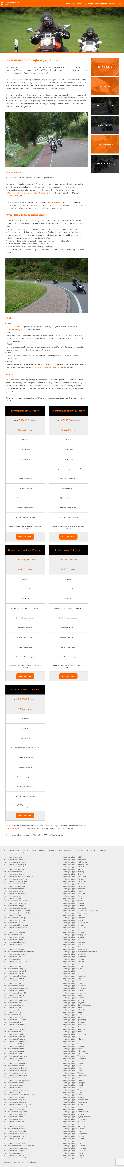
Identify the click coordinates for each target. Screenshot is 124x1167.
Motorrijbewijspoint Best (13, 915)
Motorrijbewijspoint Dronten (14, 1003)
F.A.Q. (96, 850)
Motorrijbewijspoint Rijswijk (73, 983)
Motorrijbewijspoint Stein (72, 1032)
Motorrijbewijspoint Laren (13, 1153)
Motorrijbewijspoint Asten (13, 896)
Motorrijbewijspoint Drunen (14, 1005)
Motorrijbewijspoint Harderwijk (15, 1070)
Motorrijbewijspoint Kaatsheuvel (15, 1134)
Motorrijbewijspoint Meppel (73, 891)
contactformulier (12, 829)
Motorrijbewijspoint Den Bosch (15, 971)
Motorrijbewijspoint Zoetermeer (75, 1148)
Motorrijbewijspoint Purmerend (74, 964)
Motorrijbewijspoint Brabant (14, 937)
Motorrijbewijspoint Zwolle (73, 1158)
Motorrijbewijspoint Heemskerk (15, 1073)
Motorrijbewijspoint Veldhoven (74, 1063)
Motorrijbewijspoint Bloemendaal (16, 925)
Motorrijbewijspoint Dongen (14, 990)
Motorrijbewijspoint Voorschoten (75, 1090)
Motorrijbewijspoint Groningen (15, 1061)
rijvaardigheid (101, 3)
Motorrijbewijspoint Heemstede (15, 1075)
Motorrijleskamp (70, 850)
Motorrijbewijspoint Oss (71, 947)
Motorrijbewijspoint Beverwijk (15, 918)
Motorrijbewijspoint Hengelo (14, 1097)
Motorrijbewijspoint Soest (72, 1015)
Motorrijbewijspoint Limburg (73, 872)
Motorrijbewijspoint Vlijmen (73, 1080)
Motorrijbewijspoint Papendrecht (75, 956)
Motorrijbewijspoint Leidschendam (76, 862)
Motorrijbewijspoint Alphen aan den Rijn (18, 876)
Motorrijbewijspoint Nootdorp (74, 927)
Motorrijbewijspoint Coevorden (15, 956)
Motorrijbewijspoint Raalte (72, 969)
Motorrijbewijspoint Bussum (14, 949)
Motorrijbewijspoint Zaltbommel (75, 1134)
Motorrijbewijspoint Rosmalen (74, 990)
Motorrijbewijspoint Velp (72, 1066)
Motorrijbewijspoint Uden (72, 1041)
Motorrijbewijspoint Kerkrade (14, 1143)
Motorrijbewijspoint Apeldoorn (15, 886)
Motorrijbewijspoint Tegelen (14, 857)
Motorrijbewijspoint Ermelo (14, 1034)
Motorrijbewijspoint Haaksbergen (16, 1063)
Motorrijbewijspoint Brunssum (15, 942)
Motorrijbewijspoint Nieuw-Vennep (76, 913)
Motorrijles (43, 850)
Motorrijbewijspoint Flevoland (14, 1037)
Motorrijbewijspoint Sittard (72, 1007)
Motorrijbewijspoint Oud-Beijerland (76, 949)
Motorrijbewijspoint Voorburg (74, 1087)
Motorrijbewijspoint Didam (13, 983)
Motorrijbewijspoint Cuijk (13, 959)
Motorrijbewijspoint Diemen (14, 986)
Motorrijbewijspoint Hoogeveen (15, 1112)
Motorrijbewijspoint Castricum (15, 954)
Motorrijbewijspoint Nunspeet (74, 932)
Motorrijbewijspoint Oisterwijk (74, 940)
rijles (68, 3)
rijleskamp (88, 3)
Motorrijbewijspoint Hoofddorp (15, 1109)
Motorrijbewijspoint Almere (14, 874)
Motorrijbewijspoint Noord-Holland (75, 923)
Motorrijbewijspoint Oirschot (73, 937)
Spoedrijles (76, 3)
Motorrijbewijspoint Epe (12, 1032)
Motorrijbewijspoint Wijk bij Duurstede (77, 1117)
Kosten (103, 850)
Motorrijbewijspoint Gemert (14, 1049)
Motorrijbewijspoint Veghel (73, 1061)
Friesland (10, 3)
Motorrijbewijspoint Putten (73, 966)
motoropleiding (54, 202)
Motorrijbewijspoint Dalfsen (14, 964)
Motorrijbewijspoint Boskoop (14, 932)
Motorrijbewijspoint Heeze (13, 1085)
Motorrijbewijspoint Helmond (14, 1092)
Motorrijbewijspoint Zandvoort (74, 1136)
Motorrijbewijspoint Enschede (15, 1029)
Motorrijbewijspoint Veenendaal (74, 1058)
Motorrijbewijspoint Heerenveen (15, 1078)
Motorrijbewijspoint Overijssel (74, 954)
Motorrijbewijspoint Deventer (14, 981)
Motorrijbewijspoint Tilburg (73, 1039)
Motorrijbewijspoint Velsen (72, 1068)
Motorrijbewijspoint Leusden (73, 869)
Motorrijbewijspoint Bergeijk (14, 906)
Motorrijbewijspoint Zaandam (74, 1129)
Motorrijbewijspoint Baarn (13, 898)
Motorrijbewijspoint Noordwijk (74, 925)
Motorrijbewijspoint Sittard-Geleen (75, 1010)
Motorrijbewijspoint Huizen (13, 1126)
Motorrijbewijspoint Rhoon (72, 973)
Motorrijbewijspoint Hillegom (14, 1100)
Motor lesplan (105, 106)
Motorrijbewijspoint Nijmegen (74, 918)
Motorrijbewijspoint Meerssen (74, 889)
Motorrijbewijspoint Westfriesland (75, 1112)
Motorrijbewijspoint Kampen (14, 1136)
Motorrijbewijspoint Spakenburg (74, 1020)
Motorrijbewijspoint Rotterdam (74, 993)
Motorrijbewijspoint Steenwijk (74, 1029)
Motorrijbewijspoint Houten (14, 1121)
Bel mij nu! (105, 86)
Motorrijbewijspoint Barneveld (15, 903)
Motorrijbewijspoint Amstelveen (15, 881)
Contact (112, 3)
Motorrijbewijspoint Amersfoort (15, 879)
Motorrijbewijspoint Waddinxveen (75, 1100)
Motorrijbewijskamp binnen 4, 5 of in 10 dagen (25, 193)
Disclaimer (8, 1162)
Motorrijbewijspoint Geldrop (14, 1044)
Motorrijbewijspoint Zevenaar (74, 1146)
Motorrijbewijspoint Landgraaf (15, 1150)
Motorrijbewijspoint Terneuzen (74, 1034)
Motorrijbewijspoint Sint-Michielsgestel (77, 1005)
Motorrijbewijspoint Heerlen (14, 1083)
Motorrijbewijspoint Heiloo (13, 1087)
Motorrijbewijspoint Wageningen (75, 1102)
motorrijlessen (36, 205)
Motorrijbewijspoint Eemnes (14, 1015)
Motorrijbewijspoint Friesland (14, 850)
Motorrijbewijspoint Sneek (72, 1012)
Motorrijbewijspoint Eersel (13, 1017)
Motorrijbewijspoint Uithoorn (73, 1044)
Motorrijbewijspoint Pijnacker (73, 961)
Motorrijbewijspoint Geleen (14, 1046)
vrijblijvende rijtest (15, 329)
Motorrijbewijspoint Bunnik (13, 947)
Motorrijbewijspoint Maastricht (74, 886)
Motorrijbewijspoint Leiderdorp (74, 859)
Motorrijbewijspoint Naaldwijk (74, 903)
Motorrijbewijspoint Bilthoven (14, 920)
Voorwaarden (18, 1162)
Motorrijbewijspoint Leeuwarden (16, 1158)
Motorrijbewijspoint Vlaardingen (75, 1075)
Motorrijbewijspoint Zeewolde (74, 1141)
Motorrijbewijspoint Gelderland (15, 1041)
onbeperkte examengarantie (46, 367)
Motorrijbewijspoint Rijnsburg (74, 978)
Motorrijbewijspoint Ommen (73, 944)
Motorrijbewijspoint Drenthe (14, 998)
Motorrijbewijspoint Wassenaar (74, 1104)
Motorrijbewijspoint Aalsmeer (14, 862)
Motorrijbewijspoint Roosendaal (74, 988)
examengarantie (12, 196)
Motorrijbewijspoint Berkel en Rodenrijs (18, 913)
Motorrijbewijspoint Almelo (13, 872)
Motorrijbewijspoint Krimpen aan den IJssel (19, 1146)
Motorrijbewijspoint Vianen (73, 1073)
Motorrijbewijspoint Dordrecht (15, 993)
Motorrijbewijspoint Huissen (14, 1124)
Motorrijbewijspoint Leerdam (14, 1155)
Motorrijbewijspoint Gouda (13, 1058)
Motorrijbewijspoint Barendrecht (16, 901)
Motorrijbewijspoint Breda (13, 940)
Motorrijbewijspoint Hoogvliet (14, 1114)
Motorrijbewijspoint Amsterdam (15, 884)
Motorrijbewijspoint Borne (13, 930)
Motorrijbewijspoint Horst (13, 1119)
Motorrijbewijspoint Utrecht (73, 1049)
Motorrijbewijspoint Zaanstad (73, 1131)
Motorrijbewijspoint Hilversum (15, 1102)
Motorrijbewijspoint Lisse (72, 874)
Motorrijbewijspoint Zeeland (73, 1138)
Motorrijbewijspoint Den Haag (15, 973)
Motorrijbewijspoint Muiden (73, 901)
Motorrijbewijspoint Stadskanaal (74, 1024)
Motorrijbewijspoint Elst (12, 1022)
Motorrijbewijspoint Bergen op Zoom (17, 908)
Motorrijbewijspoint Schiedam (74, 1000)
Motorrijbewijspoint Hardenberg (15, 1068)
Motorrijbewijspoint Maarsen (73, 879)
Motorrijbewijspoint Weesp (73, 1109)
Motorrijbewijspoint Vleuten (73, 1078)
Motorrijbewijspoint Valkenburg (74, 1051)
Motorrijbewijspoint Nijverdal (73, 920)
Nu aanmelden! (25, 537)
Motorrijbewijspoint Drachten (14, 995)
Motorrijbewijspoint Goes (13, 1053)
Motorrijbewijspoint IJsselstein (15, 1131)
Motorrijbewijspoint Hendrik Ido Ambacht (19, 1095)
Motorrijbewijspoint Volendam (74, 1085)
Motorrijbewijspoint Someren (73, 1017)
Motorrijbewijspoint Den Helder (15, 976)
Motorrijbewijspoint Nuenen (73, 930)
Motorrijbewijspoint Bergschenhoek (17, 910)
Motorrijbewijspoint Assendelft (15, 893)
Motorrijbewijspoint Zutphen (73, 1153)
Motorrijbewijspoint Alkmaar (14, 869)
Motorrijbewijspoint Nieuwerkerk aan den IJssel (80, 910)
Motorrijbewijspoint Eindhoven (15, 1020)
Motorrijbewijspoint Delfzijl (13, 969)
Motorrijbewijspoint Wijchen (73, 1114)
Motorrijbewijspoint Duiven (13, 1007)
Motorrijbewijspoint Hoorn (13, 1117)
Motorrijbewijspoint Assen (13, 891)
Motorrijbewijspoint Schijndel (73, 1003)
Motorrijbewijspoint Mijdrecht (74, 898)
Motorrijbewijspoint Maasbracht (74, 881)
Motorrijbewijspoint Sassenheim (74, 995)
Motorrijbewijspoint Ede (12, 1012)
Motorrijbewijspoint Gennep (14, 1051)
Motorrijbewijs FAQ (105, 164)
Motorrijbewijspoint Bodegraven (15, 927)
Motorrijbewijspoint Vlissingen (74, 1083)
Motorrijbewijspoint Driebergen (15, 1000)
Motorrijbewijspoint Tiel (71, 1037)
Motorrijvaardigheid (85, 850)
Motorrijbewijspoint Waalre (73, 1095)
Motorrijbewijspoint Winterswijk (74, 1121)
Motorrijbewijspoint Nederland (15, 859)
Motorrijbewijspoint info (12, 853)
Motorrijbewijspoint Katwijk (13, 1138)
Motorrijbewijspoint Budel (13, 944)
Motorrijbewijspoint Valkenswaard (75, 1053)
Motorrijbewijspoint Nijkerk (73, 915)
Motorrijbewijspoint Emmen (14, 1027)
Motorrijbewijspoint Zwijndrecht (75, 1155)
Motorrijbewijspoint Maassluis (73, 884)
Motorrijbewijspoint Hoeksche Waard (17, 1104)
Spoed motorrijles (55, 850)
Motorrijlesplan (32, 850)
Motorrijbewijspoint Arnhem (14, 889)
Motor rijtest (105, 125)
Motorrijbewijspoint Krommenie (15, 1148)
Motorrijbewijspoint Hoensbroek (15, 1107)
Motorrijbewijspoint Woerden (74, 1124)
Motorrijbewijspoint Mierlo (72, 896)
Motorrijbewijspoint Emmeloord (15, 1024)
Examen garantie (105, 144)
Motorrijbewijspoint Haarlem (14, 1066)
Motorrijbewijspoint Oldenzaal (74, 942)
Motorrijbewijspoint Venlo (72, 1070)
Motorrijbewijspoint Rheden (73, 971)
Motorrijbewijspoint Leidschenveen (76, 864)
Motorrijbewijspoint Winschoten (75, 1119)
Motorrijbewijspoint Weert (72, 1107)
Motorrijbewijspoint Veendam (74, 1056)
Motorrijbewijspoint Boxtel (13, 935)
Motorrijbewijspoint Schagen (73, 998)
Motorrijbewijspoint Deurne (14, 978)
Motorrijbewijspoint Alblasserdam (16, 864)
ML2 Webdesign (31, 1162)
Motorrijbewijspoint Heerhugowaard (17, 1080)
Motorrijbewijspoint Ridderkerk (74, 976)
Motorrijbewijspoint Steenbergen (75, 1027)
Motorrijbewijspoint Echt (13, 1010)
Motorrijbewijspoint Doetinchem (16, 988)
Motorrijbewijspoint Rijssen (73, 981)
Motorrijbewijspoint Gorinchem (15, 1056)
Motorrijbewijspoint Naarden (73, 906)
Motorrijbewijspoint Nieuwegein (75, 908)
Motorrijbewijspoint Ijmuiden (14, 1129)
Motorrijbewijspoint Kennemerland (16, 1141)
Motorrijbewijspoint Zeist (72, 1143)
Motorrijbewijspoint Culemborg (15, 961)
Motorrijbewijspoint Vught (72, 1092)
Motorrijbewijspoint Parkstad (73, 959)
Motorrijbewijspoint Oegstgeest (75, 935)
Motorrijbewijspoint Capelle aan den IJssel (19, 952)
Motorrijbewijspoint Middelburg (74, 893)
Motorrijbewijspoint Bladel (13, 923)
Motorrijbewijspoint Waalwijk (73, 1097)
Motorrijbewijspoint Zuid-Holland (75, 1150)
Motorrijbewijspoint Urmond (73, 1046)
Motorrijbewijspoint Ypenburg (74, 1126)
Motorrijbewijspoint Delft (13, 966)
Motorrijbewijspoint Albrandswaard (16, 867)
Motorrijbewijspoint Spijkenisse (74, 1022)
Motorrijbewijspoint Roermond (74, 986)
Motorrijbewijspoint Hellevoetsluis (16, 1090)
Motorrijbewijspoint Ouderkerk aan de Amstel (80, 952)
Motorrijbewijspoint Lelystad (73, 867)
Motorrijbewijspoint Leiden (73, 857)
